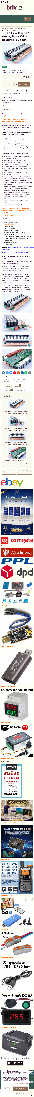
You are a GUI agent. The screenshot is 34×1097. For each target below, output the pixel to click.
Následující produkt (26, 472)
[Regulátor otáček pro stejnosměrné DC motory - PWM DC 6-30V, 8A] (17, 1025)
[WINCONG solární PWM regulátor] (17, 604)
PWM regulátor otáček (19, 381)
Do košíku (25, 84)
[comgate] (17, 544)
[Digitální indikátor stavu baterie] (17, 1066)
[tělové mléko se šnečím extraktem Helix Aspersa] (17, 534)
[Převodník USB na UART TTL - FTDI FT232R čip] (17, 644)
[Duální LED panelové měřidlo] (17, 720)
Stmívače (6, 381)
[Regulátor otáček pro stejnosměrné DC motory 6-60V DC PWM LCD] (17, 756)
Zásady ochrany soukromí (21, 1083)
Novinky (16, 379)
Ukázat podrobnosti (7, 1087)
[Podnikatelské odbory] (11, 797)
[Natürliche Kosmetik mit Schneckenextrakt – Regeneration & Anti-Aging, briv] (12, 487)
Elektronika (7, 379)
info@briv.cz (5, 116)
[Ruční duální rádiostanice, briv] (17, 893)
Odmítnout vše (20, 1093)
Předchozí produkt (10, 472)
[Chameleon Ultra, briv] (17, 857)
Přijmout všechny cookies (20, 1089)
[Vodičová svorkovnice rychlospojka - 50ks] (17, 955)
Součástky (25, 379)
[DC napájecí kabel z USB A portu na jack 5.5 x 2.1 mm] (17, 991)
